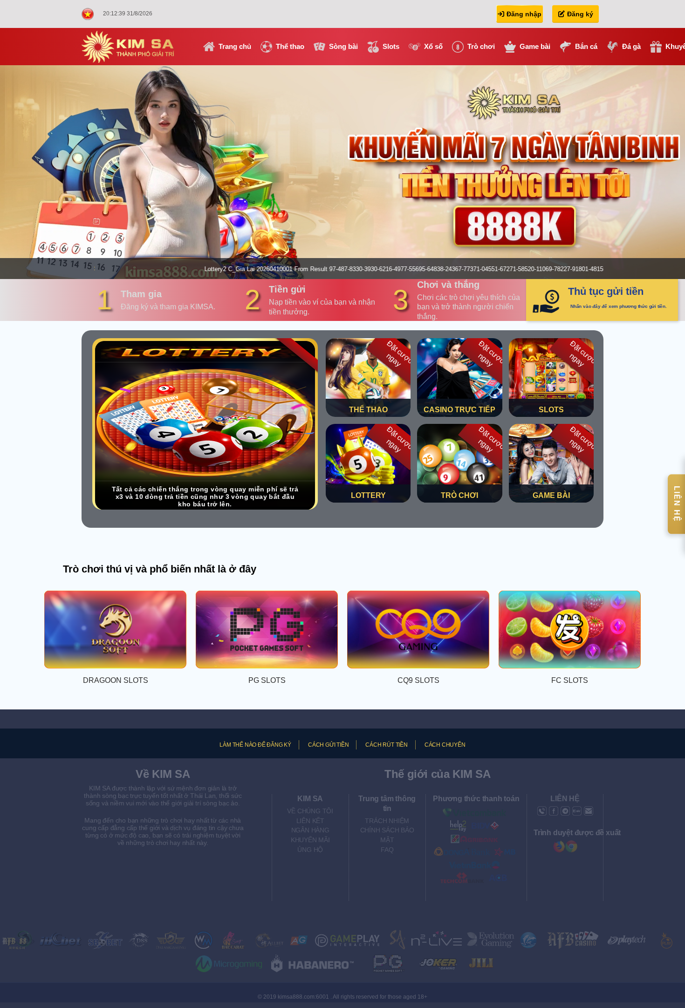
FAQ (387, 849)
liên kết (310, 820)
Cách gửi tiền (328, 745)
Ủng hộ (310, 849)
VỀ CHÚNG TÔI (310, 811)
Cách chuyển (445, 745)
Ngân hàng (310, 830)
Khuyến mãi (310, 840)
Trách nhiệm (387, 820)
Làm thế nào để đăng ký (255, 745)
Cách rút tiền (386, 745)
